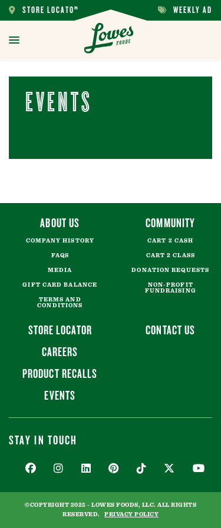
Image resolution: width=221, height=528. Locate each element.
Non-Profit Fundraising (170, 288)
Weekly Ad (185, 10)
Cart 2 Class (170, 255)
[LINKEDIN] (86, 468)
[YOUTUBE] (199, 468)
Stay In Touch (43, 439)
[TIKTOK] (142, 468)
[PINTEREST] (113, 468)
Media (60, 270)
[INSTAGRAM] (59, 468)
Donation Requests (170, 270)
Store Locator (44, 10)
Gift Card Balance (59, 285)
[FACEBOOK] (31, 468)
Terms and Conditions (60, 302)
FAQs (60, 255)
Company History (60, 241)
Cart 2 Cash (170, 241)
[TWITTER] (169, 468)
